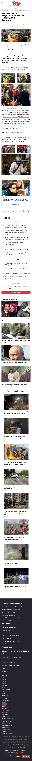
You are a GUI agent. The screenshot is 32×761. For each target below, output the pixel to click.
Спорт (3, 691)
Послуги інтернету (6, 729)
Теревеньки (4, 712)
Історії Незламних (6, 700)
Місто (3, 693)
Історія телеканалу (6, 721)
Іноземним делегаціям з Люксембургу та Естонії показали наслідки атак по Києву (15, 513)
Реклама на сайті (5, 723)
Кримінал (3, 683)
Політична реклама (6, 725)
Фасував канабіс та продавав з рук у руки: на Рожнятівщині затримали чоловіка (15, 438)
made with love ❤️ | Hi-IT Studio (16, 752)
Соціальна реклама (6, 727)
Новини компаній (5, 689)
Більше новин (16, 292)
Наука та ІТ (4, 687)
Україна (3, 671)
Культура (4, 685)
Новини (6, 39)
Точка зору (4, 714)
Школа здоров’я (5, 716)
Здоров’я (3, 681)
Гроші (3, 677)
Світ (2, 673)
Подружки (4, 708)
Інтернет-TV (4, 731)
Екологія (3, 679)
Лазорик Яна (8, 45)
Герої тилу (4, 698)
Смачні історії (5, 710)
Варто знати (4, 675)
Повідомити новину (6, 733)
